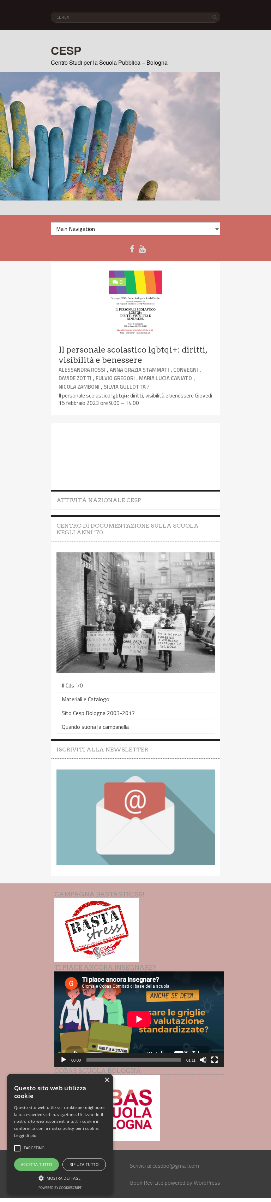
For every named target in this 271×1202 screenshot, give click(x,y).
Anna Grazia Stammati (139, 370)
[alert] (60, 1134)
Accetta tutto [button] (36, 1164)
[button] (60, 1177)
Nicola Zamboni (79, 387)
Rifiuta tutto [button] (84, 1164)
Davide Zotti (75, 378)
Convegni (185, 370)
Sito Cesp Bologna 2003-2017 (98, 713)
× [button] (106, 1080)
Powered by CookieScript (60, 1187)
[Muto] (203, 1059)
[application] (139, 1019)
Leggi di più (25, 1135)
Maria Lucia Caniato (165, 378)
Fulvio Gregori (115, 378)
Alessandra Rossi (82, 370)
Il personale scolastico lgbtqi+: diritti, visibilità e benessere (133, 355)
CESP (66, 50)
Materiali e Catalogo (85, 699)
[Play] (63, 1059)
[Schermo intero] (214, 1059)
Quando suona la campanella (95, 726)
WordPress (207, 1182)
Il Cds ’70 (72, 685)
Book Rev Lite (146, 1182)
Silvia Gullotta (125, 387)
